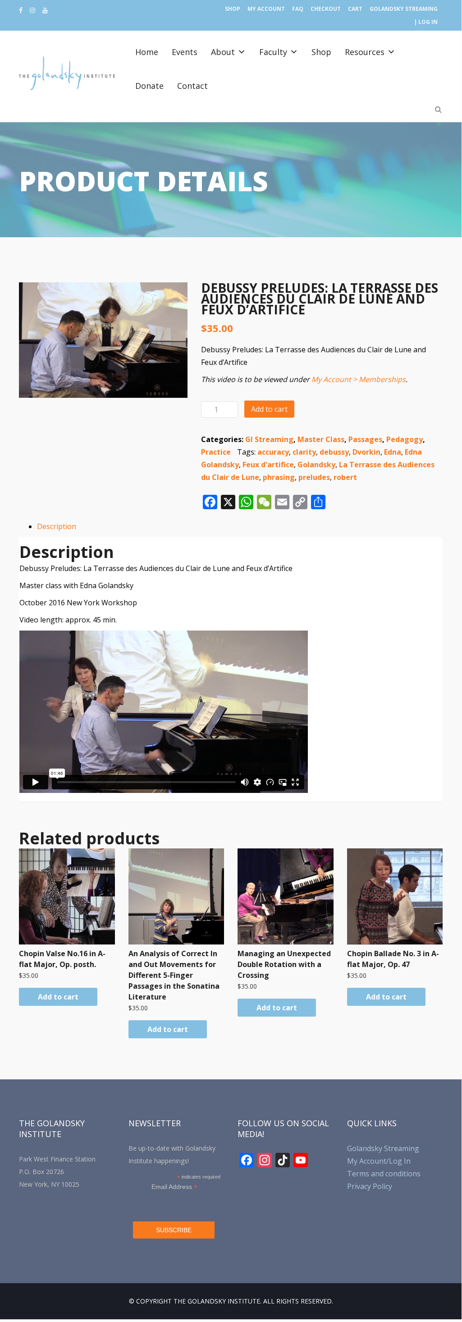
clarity (304, 452)
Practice (216, 452)
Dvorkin (366, 452)
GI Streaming (269, 439)
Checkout (326, 9)
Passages (365, 439)
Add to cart (269, 409)
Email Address (174, 1187)
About (223, 51)
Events (184, 51)
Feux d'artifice (268, 465)
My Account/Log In (379, 1161)
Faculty (273, 51)
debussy (334, 452)
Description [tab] (56, 526)
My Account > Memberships (358, 379)
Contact (192, 85)
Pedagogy (404, 439)
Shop (232, 9)
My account (266, 9)
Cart (355, 9)
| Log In (426, 22)
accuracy (273, 452)
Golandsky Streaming (404, 9)
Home (146, 51)
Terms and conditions (384, 1174)
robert (345, 477)
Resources (364, 51)
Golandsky (316, 465)
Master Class (320, 439)
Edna (392, 452)
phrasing (279, 477)
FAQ (297, 9)
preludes (314, 477)
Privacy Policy (369, 1186)
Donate (149, 85)
